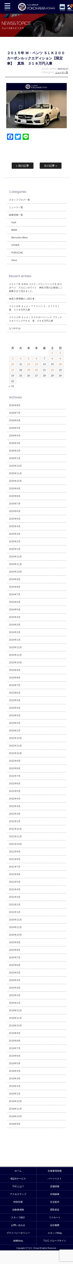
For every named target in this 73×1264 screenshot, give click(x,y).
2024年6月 (14, 602)
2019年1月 (14, 1093)
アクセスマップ (18, 1194)
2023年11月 (15, 655)
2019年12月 (15, 1010)
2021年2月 (14, 904)
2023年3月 (14, 715)
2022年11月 (15, 745)
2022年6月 (14, 783)
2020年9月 (14, 942)
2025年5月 (14, 518)
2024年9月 (14, 579)
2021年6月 (14, 874)
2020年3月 (14, 987)
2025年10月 (15, 481)
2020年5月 (14, 972)
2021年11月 (15, 836)
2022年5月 (14, 791)
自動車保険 (18, 1209)
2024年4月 (14, 617)
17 (12, 370)
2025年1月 (14, 549)
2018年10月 (15, 1116)
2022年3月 (14, 806)
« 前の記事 (22, 165)
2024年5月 (14, 609)
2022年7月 (14, 776)
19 (28, 370)
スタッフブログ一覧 (19, 199)
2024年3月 (14, 624)
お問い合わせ (18, 1225)
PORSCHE (17, 252)
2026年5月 (14, 428)
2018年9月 (14, 1124)
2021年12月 (15, 829)
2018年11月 (15, 1108)
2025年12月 (15, 466)
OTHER (15, 245)
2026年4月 (14, 435)
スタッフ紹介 (18, 1217)
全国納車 (54, 1194)
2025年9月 (14, 488)
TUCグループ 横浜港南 (36, 7)
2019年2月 (14, 1086)
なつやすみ (15, 328)
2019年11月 (15, 1018)
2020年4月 (14, 980)
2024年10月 (15, 571)
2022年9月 (14, 761)
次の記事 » (50, 165)
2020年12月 (15, 919)
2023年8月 (14, 677)
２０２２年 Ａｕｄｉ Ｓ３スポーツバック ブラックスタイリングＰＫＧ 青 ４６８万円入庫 (35, 319)
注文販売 (54, 1202)
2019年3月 (14, 1078)
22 (52, 370)
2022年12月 (15, 738)
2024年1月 (14, 639)
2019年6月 (14, 1056)
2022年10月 (15, 753)
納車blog (18, 1240)
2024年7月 (14, 594)
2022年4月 (14, 798)
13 (36, 364)
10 (12, 364)
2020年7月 (14, 957)
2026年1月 (14, 458)
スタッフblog (55, 1233)
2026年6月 (14, 420)
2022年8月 (14, 768)
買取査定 (54, 1209)
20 (36, 370)
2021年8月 (14, 859)
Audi (13, 222)
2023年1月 (14, 730)
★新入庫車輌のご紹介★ (22, 298)
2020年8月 (14, 950)
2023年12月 (15, 647)
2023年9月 (14, 670)
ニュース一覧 (61, 72)
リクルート (55, 1217)
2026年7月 (14, 413)
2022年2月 (14, 813)
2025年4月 (14, 526)
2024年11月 (15, 564)
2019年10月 (15, 1025)
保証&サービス (18, 1178)
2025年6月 (14, 511)
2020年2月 (14, 995)
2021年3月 (14, 897)
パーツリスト (55, 1178)
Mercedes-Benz (19, 237)
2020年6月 (14, 965)
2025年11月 (15, 473)
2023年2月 (14, 723)
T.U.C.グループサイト (54, 1240)
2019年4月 (14, 1071)
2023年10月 (15, 662)
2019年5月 (14, 1063)
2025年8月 (14, 496)
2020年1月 (14, 1003)
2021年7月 (14, 866)
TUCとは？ (18, 1186)
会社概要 (54, 1225)
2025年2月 (14, 541)
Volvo (14, 260)
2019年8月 (14, 1040)
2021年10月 (15, 844)
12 (28, 364)
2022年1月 (14, 821)
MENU (7, 7)
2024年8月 (14, 587)
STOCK (62, 11)
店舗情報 (54, 1186)
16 (60, 364)
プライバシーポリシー (18, 1233)
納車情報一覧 (16, 215)
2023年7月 (14, 685)
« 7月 (11, 386)
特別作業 (18, 1202)
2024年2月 (14, 632)
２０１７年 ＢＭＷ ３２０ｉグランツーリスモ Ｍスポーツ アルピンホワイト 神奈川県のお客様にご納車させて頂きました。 (36, 287)
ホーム (18, 1171)
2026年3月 (14, 443)
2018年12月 (15, 1101)
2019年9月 (14, 1033)
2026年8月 (14, 405)
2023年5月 (14, 700)
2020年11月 (15, 927)
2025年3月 (14, 534)
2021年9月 (14, 851)
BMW (14, 230)
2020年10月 (15, 935)
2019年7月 (14, 1048)
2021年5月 (14, 882)
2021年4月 (14, 889)
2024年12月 (15, 556)
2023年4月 (14, 708)
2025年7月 (14, 503)
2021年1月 (14, 912)
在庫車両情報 (55, 1171)
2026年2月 (14, 450)
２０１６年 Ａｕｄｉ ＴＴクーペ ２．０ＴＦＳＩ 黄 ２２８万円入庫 (35, 308)
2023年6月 (14, 692)
